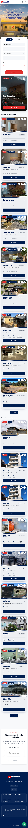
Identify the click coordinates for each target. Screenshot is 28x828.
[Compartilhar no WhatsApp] (22, 119)
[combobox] (14, 44)
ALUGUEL (18, 39)
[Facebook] (12, 789)
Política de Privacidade (19, 801)
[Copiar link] (19, 119)
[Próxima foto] (25, 125)
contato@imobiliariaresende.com (12, 815)
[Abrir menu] (26, 2)
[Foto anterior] (3, 125)
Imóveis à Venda (6, 797)
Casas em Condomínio (7, 799)
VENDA (9, 39)
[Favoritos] (22, 2)
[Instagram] (15, 789)
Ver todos (14, 412)
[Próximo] (21, 78)
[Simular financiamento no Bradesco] (9, 753)
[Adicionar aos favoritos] (24, 119)
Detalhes (14, 107)
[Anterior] (18, 78)
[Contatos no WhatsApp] (24, 824)
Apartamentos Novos (7, 801)
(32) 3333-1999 (8, 812)
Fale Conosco (17, 799)
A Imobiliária (17, 797)
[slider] (3, 64)
